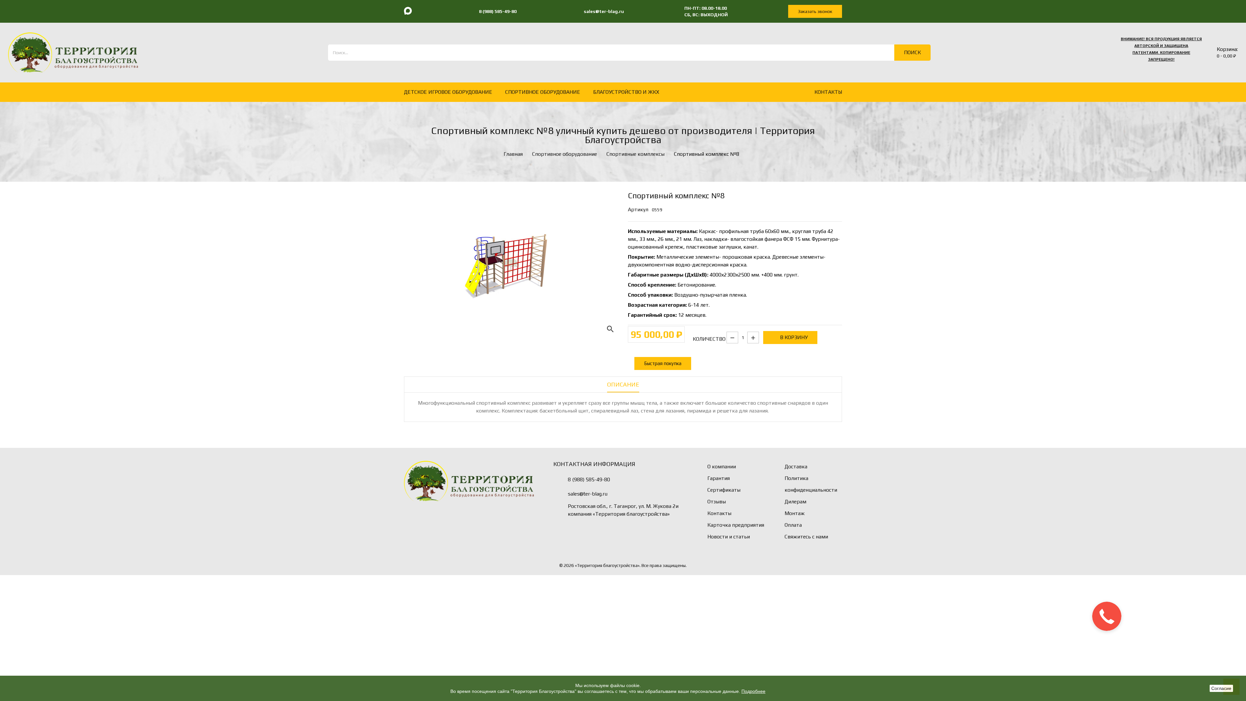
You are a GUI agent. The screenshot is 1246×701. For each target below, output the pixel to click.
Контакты (719, 513)
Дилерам (795, 501)
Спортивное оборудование (542, 92)
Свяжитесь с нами (806, 537)
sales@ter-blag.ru (587, 494)
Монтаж (795, 513)
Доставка (796, 466)
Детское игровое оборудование (448, 92)
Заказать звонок (815, 11)
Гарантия (718, 478)
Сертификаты (723, 490)
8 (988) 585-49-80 (589, 479)
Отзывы (716, 501)
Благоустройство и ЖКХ (626, 92)
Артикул (638, 209)
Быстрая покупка (662, 363)
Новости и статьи (728, 537)
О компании (721, 466)
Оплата (793, 525)
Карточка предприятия (735, 525)
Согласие (1221, 688)
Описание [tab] (623, 384)
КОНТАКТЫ (828, 92)
